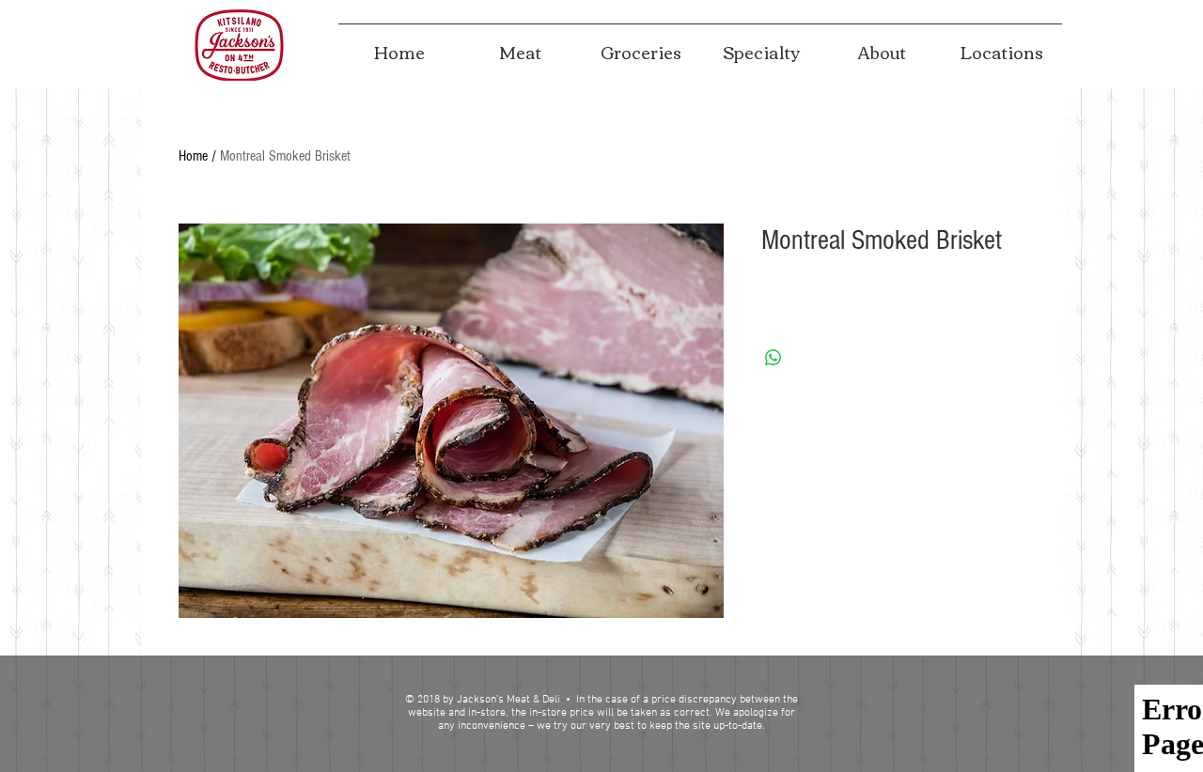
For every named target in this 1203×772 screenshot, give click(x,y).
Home (193, 155)
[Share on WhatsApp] (773, 358)
